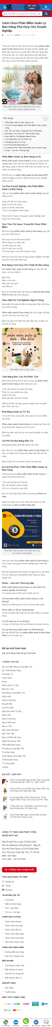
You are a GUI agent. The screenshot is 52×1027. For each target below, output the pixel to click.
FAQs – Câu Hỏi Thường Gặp (17, 150)
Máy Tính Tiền (8, 734)
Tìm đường (6, 1025)
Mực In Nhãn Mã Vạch (11, 737)
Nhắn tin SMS (46, 1025)
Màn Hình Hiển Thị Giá (11, 711)
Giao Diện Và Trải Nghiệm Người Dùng (20, 136)
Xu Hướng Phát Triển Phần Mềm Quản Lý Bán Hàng (25, 148)
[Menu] (5, 7)
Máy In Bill (6, 715)
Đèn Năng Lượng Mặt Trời (13, 693)
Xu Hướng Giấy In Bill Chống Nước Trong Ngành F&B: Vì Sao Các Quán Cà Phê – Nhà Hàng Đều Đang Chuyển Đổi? (29, 798)
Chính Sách (7, 678)
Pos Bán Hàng (8, 752)
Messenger (36, 1025)
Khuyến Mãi (7, 704)
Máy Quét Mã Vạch (10, 730)
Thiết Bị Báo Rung (10, 760)
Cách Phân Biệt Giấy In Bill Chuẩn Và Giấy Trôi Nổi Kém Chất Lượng (28, 816)
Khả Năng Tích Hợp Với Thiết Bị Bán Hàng (22, 134)
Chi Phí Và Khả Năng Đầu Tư (16, 145)
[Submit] (46, 13)
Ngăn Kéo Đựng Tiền (11, 741)
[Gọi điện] (26, 1021)
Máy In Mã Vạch (9, 722)
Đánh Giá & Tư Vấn (10, 685)
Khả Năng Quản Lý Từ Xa (15, 142)
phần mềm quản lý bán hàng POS (32, 175)
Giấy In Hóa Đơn (9, 700)
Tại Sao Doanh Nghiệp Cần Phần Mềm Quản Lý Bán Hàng (25, 126)
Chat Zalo (16, 1025)
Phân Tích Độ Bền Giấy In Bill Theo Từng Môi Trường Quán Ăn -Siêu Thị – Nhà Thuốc (30, 781)
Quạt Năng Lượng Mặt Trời (14, 756)
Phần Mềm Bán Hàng (11, 745)
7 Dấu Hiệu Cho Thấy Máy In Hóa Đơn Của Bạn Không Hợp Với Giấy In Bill (28, 807)
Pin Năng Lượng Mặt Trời (13, 748)
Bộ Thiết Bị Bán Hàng (11, 670)
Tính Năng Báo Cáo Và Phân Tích (18, 139)
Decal (4, 682)
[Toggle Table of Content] (44, 119)
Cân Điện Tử (7, 674)
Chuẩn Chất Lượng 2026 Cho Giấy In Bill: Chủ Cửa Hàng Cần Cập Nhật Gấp (29, 790)
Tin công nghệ (8, 763)
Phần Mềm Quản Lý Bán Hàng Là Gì (19, 122)
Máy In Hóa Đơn (9, 719)
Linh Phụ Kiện (8, 708)
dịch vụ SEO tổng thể (25, 505)
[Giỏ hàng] (46, 7)
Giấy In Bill (6, 696)
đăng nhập (16, 653)
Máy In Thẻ (7, 726)
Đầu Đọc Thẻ (8, 689)
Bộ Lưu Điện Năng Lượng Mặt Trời (17, 667)
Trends (5, 767)
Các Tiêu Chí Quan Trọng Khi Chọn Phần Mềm (23, 131)
